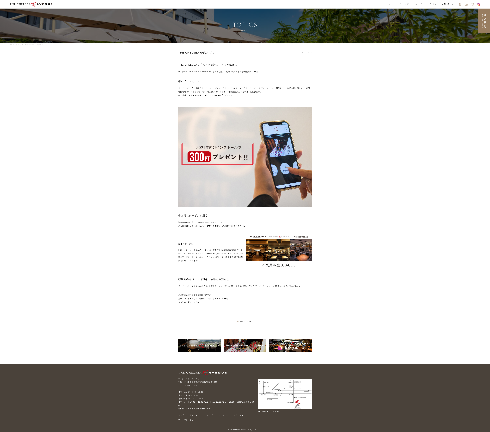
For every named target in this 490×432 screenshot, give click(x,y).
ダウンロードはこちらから (189, 302)
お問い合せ (238, 415)
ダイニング (404, 4)
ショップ (418, 4)
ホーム (391, 4)
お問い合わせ (447, 4)
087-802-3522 (190, 385)
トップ (181, 415)
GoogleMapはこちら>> (268, 411)
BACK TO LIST (247, 321)
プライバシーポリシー (187, 420)
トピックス (432, 4)
